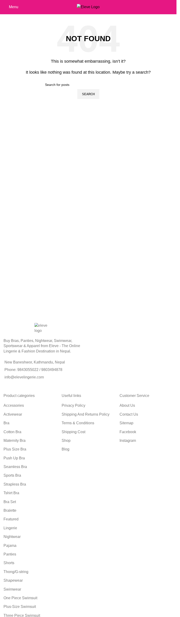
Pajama (10, 546)
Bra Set (10, 502)
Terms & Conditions (78, 423)
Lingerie (10, 528)
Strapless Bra (15, 484)
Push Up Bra (14, 458)
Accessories (14, 405)
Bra (6, 423)
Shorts (9, 563)
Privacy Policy (73, 405)
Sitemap (126, 423)
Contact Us (129, 414)
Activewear (13, 414)
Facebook (128, 432)
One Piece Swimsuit (20, 598)
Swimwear (12, 589)
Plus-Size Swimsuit (20, 607)
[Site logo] (88, 7)
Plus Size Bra (15, 449)
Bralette (10, 510)
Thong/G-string (16, 572)
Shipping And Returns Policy (85, 414)
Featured (11, 519)
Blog (65, 449)
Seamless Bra (15, 467)
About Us (127, 405)
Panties (10, 554)
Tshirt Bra (11, 493)
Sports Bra (12, 475)
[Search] (173, 7)
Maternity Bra (15, 441)
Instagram (128, 441)
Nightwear (12, 537)
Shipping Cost (73, 432)
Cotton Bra (12, 432)
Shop (66, 441)
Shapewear (13, 580)
